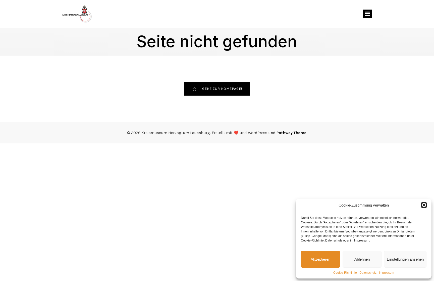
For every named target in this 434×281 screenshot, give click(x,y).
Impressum (386, 272)
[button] (423, 205)
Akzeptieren (320, 259)
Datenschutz (367, 272)
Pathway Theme (291, 132)
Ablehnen (362, 259)
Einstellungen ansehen (405, 259)
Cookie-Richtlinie (345, 272)
